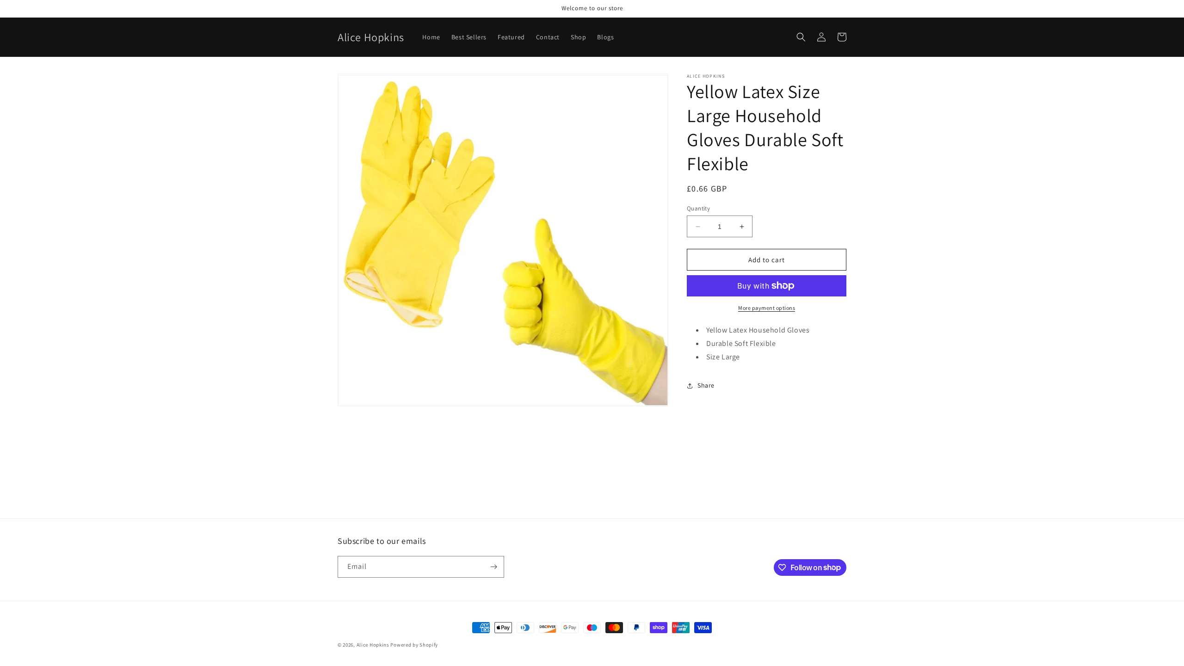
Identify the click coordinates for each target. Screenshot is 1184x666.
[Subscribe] (493, 567)
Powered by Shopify (414, 644)
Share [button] (706, 385)
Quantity (698, 208)
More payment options (766, 307)
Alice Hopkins (373, 644)
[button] (801, 37)
